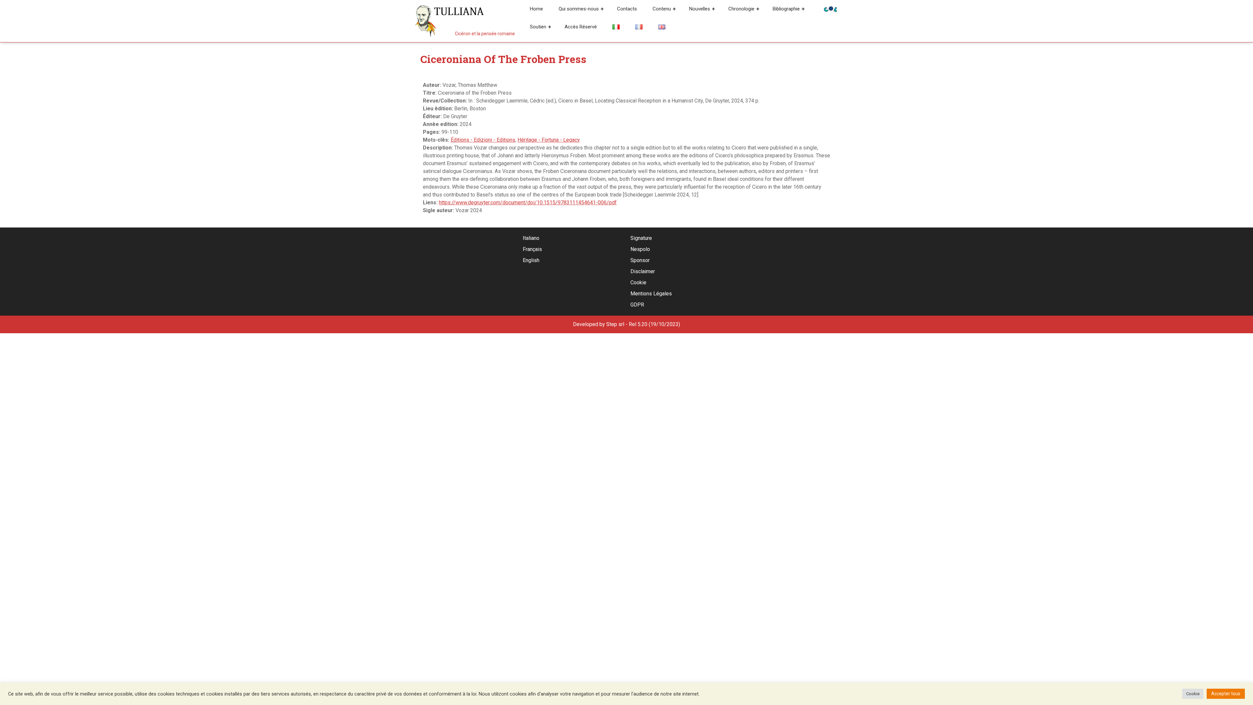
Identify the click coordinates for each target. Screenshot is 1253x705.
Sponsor (640, 260)
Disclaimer (642, 271)
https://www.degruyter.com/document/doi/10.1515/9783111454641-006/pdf (528, 202)
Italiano (531, 238)
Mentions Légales (651, 293)
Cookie (638, 282)
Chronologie (741, 9)
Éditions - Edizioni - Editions (483, 140)
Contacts (627, 9)
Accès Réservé (581, 27)
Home (536, 9)
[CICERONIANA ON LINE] (830, 9)
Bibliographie (786, 9)
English (531, 260)
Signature (641, 238)
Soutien (538, 27)
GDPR (637, 305)
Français (532, 249)
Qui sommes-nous (579, 9)
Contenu (662, 9)
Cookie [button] (1192, 693)
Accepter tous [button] (1225, 693)
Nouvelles (699, 9)
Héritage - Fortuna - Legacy (549, 140)
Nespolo (640, 249)
